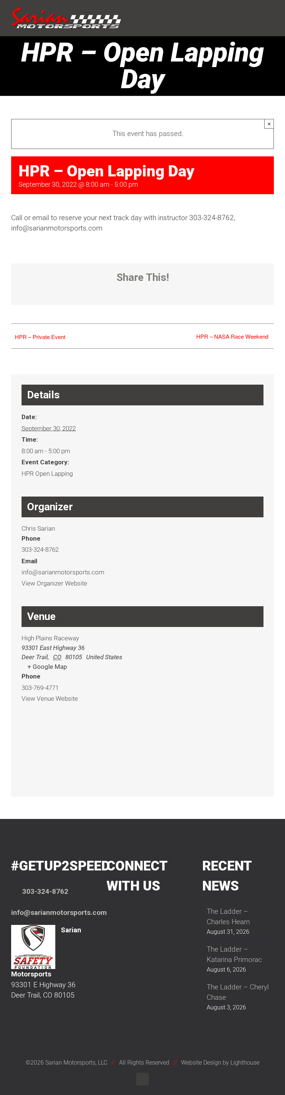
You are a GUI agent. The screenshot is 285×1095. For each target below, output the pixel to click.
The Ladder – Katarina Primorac (234, 954)
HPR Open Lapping (47, 473)
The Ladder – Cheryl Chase (238, 992)
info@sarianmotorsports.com (59, 912)
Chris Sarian (38, 528)
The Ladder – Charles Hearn (228, 916)
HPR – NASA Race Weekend (232, 336)
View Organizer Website (54, 583)
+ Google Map (47, 666)
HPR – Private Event (40, 337)
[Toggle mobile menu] (271, 12)
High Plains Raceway (50, 638)
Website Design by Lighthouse (220, 1062)
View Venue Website (50, 698)
